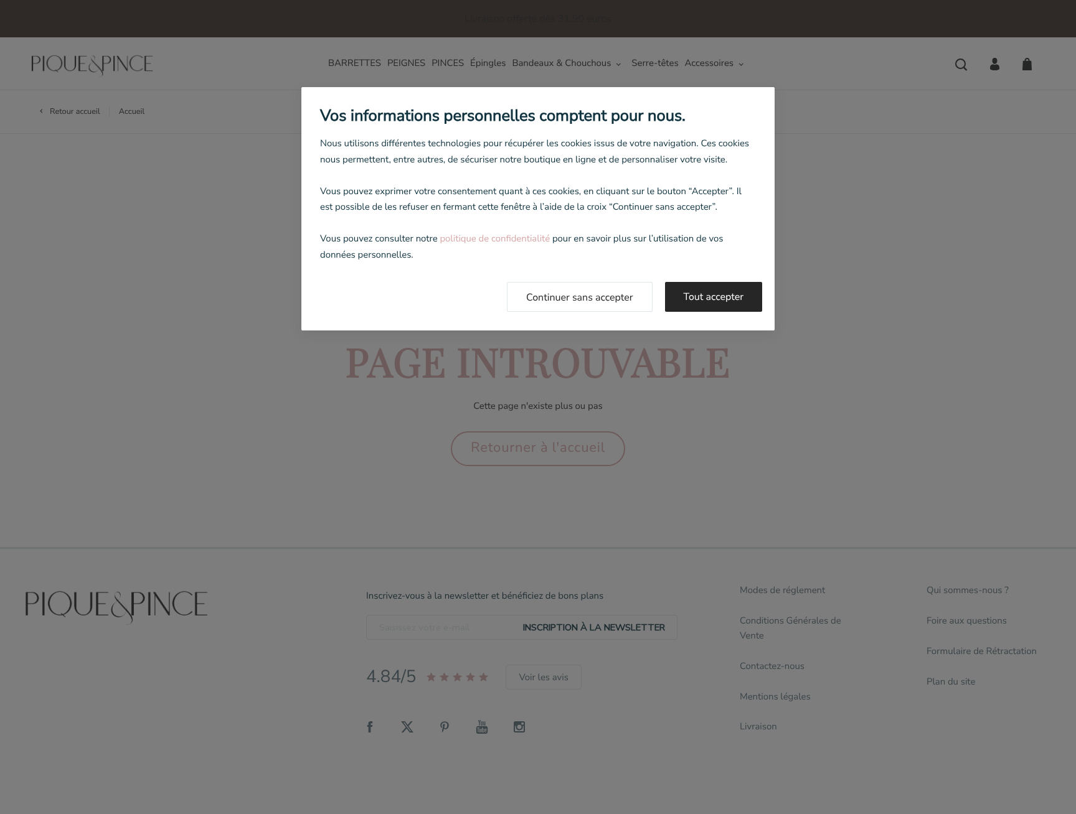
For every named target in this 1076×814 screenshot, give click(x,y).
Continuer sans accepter (579, 297)
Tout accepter (714, 297)
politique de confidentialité (495, 239)
